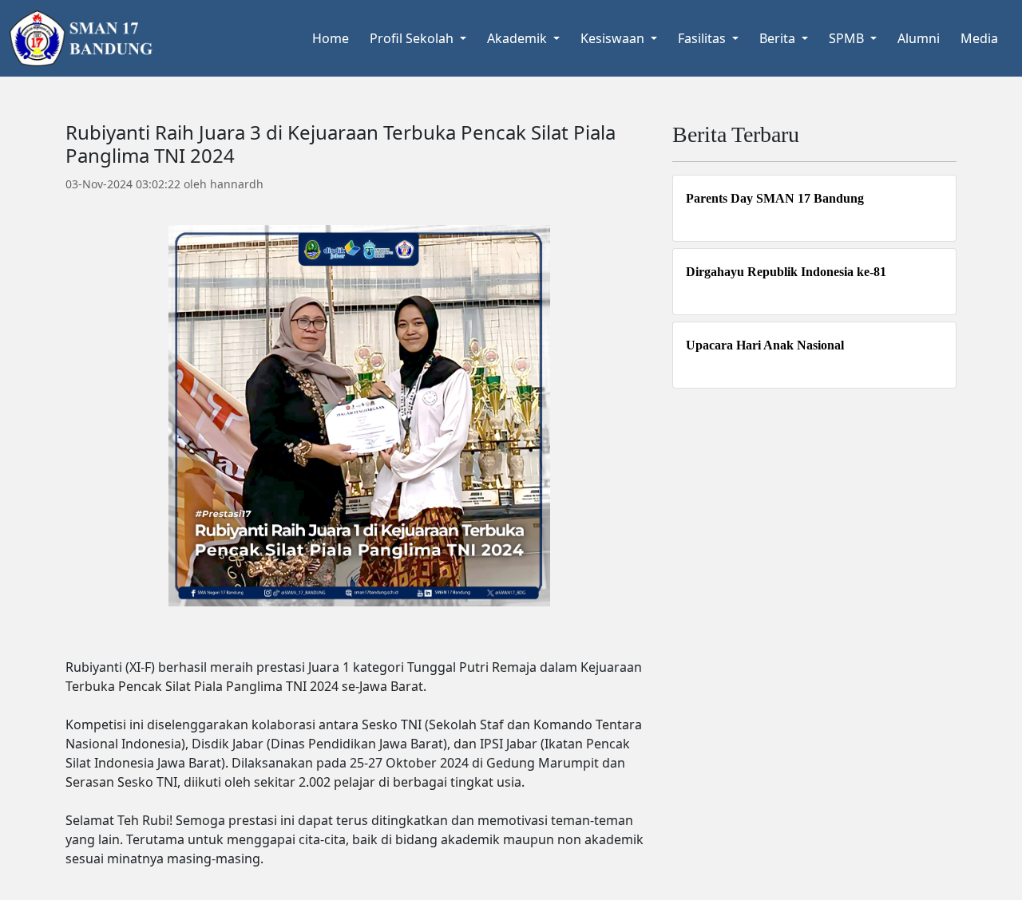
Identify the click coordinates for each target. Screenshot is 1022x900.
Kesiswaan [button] (614, 38)
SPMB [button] (848, 38)
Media (979, 38)
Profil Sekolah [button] (413, 38)
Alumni (918, 38)
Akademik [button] (518, 38)
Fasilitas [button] (703, 38)
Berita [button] (778, 38)
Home (330, 38)
